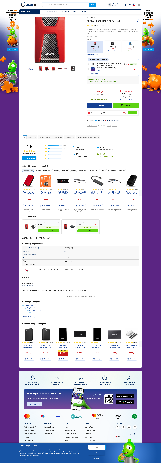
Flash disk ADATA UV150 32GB (63, 193)
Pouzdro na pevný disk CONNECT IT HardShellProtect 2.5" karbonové (131, 193)
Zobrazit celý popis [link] (92, 36)
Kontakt (67, 427)
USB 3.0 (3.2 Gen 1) (35, 310)
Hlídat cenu (101, 120)
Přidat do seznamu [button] (113, 120)
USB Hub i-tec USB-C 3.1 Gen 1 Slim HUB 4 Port (97, 193)
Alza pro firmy (89, 427)
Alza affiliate (88, 437)
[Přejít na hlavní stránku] (28, 4)
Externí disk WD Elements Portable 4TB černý (45, 346)
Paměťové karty (46, 209)
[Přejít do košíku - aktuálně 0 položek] (139, 5)
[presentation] (25, 137)
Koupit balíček (48, 231)
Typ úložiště (26, 251)
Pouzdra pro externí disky (28, 210)
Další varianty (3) (92, 54)
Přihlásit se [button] (115, 5)
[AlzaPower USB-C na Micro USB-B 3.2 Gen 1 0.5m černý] (33, 226)
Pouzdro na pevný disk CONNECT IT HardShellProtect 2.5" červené (28, 193)
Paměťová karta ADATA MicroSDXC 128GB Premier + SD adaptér (46, 193)
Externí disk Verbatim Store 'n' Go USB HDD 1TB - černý (97, 346)
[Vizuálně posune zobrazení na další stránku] (140, 193)
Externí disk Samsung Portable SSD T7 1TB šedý (114, 346)
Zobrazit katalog (26, 11)
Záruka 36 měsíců (92, 126)
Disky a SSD (76, 11)
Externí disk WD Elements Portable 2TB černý (28, 346)
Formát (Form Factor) (29, 254)
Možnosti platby (29, 430)
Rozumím (97, 447)
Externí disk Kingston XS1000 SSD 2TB (80, 346)
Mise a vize (68, 440)
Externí (84, 11)
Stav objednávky (49, 427)
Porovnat (91, 120)
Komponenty (65, 11)
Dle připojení (31, 308)
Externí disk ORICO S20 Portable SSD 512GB (131, 346)
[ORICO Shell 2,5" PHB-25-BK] (72, 226)
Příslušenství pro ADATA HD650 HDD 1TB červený (80, 296)
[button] (114, 70)
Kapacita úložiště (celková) (31, 248)
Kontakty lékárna (70, 430)
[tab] (25, 137)
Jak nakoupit (48, 434)
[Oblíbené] (129, 5)
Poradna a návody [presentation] (45, 137)
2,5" (33, 312)
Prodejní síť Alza (29, 437)
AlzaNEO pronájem (90, 430)
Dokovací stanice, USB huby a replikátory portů (80, 210)
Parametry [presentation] (58, 137)
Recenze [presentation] (32, 137)
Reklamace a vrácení (30, 434)
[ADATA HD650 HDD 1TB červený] (26, 226)
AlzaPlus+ (88, 434)
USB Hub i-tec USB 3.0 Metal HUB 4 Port (114, 193)
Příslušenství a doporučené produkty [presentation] (88, 137)
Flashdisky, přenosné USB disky (63, 210)
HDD (65, 251)
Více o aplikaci (33, 404)
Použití (25, 258)
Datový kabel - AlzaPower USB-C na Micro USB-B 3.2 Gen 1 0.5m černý (108, 64)
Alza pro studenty (90, 440)
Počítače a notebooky (53, 11)
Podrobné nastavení (97, 453)
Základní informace (71, 434)
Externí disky (29, 306)
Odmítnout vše (96, 458)
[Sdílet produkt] (137, 20)
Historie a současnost (71, 437)
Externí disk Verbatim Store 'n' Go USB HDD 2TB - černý (63, 346)
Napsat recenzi (30, 158)
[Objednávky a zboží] (125, 5)
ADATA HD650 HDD (28, 285)
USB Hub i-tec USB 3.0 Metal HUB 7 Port (80, 193)
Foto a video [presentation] (69, 137)
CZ (119, 436)
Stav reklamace (49, 430)
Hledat (92, 4)
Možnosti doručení (30, 427)
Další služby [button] (94, 73)
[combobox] (65, 5)
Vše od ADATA (91, 17)
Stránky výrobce (112, 126)
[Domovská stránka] (43, 11)
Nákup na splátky (29, 440)
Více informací (27, 460)
